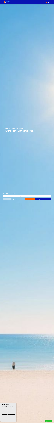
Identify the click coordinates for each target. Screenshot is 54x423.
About (27, 2)
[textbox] (5, 196)
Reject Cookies (8, 419)
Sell (34, 2)
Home (19, 2)
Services (30, 2)
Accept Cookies (8, 414)
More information (4, 412)
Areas (37, 2)
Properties (23, 2)
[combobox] (7, 196)
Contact (43, 2)
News (40, 2)
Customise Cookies (8, 416)
